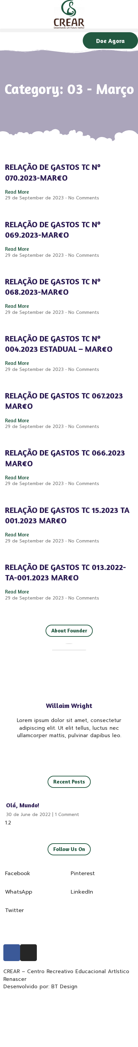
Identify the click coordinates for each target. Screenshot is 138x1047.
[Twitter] (57, 754)
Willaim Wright (69, 705)
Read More (17, 192)
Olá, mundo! (23, 805)
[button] (69, 30)
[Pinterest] (93, 754)
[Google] (69, 754)
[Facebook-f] (45, 754)
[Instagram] (81, 754)
